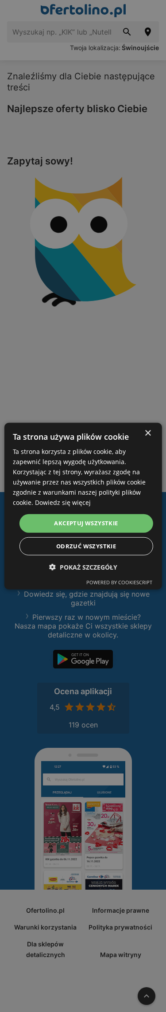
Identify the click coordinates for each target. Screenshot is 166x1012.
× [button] (147, 433)
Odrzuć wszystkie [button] (86, 546)
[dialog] (83, 506)
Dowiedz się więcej (63, 502)
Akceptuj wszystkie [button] (86, 523)
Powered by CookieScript (119, 582)
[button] (83, 567)
